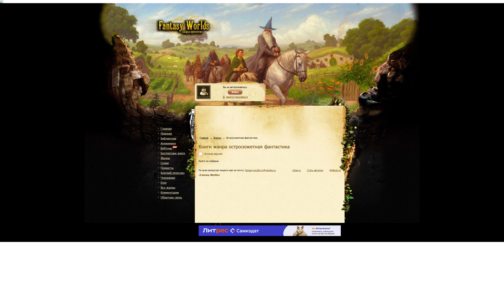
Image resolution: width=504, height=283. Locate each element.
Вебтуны (166, 148)
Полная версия (213, 153)
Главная (166, 128)
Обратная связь (171, 197)
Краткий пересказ (172, 173)
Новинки (166, 133)
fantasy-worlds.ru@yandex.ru (260, 170)
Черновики (168, 177)
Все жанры (168, 187)
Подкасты (167, 168)
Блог (164, 182)
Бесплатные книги (173, 153)
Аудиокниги (168, 143)
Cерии (165, 163)
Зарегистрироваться (236, 97)
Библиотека (168, 138)
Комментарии (170, 192)
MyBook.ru (335, 170)
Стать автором (315, 170)
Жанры (165, 158)
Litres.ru (296, 170)
